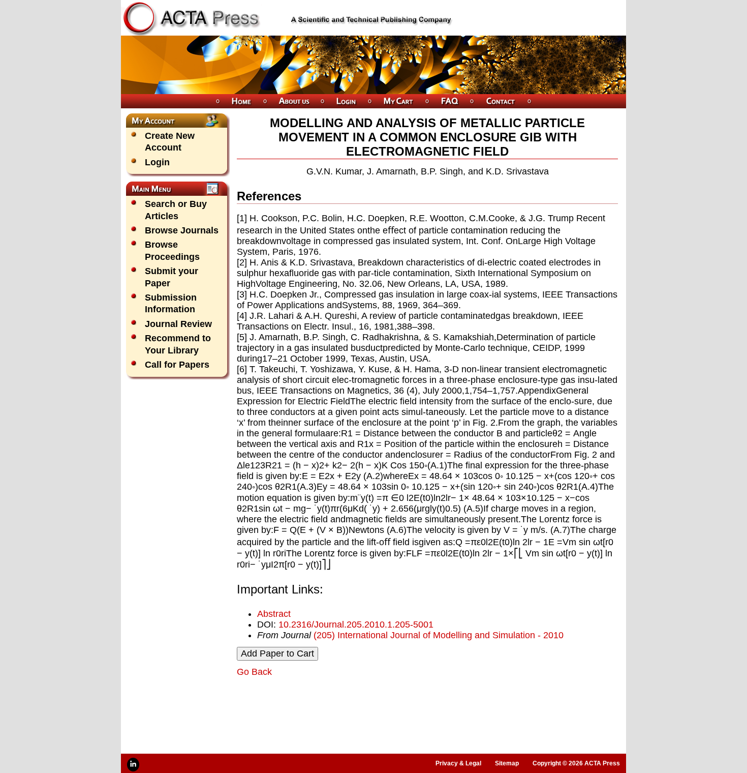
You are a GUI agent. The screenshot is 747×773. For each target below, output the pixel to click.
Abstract (274, 614)
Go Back (254, 672)
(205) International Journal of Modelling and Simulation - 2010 (439, 635)
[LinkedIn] (133, 764)
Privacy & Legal (458, 763)
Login (157, 162)
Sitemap (507, 763)
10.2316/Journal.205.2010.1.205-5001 (355, 624)
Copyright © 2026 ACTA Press (576, 763)
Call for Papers (177, 365)
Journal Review (178, 324)
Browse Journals (182, 230)
